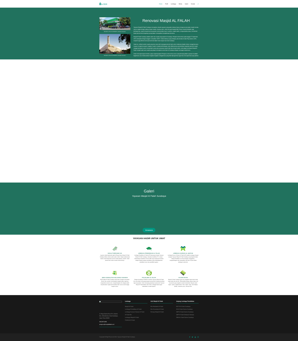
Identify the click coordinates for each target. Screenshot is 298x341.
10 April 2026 (103, 87)
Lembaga (173, 4)
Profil (166, 4)
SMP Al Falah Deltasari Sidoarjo (185, 314)
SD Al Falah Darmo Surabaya (184, 309)
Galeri (186, 4)
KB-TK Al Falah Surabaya (183, 306)
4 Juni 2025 (171, 87)
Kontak (193, 4)
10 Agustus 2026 (104, 128)
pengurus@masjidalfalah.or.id (106, 324)
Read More (105, 96)
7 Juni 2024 (102, 168)
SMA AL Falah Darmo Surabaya (185, 317)
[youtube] (195, 337)
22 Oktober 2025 (138, 87)
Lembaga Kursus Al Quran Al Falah (134, 312)
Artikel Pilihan (113, 168)
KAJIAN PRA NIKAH (139, 131)
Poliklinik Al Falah (130, 320)
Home (160, 4)
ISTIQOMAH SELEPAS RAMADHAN (144, 170)
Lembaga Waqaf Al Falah (132, 317)
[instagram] (198, 337)
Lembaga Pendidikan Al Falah (133, 309)
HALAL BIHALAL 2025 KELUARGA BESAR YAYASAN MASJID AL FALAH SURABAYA (181, 90)
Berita (180, 4)
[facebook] (189, 337)
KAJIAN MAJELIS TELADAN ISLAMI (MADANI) (182, 131)
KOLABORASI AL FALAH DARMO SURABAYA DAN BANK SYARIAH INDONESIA (147, 90)
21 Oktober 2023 (173, 168)
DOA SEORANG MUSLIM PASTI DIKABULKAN (113, 170)
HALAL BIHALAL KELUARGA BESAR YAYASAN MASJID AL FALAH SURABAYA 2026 (113, 90)
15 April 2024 (137, 168)
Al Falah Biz (128, 314)
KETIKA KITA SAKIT (174, 170)
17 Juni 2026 (137, 128)
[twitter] (192, 337)
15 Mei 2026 (171, 128)
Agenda (114, 128)
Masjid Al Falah (129, 306)
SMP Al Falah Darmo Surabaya (184, 312)
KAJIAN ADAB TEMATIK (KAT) (108, 131)
